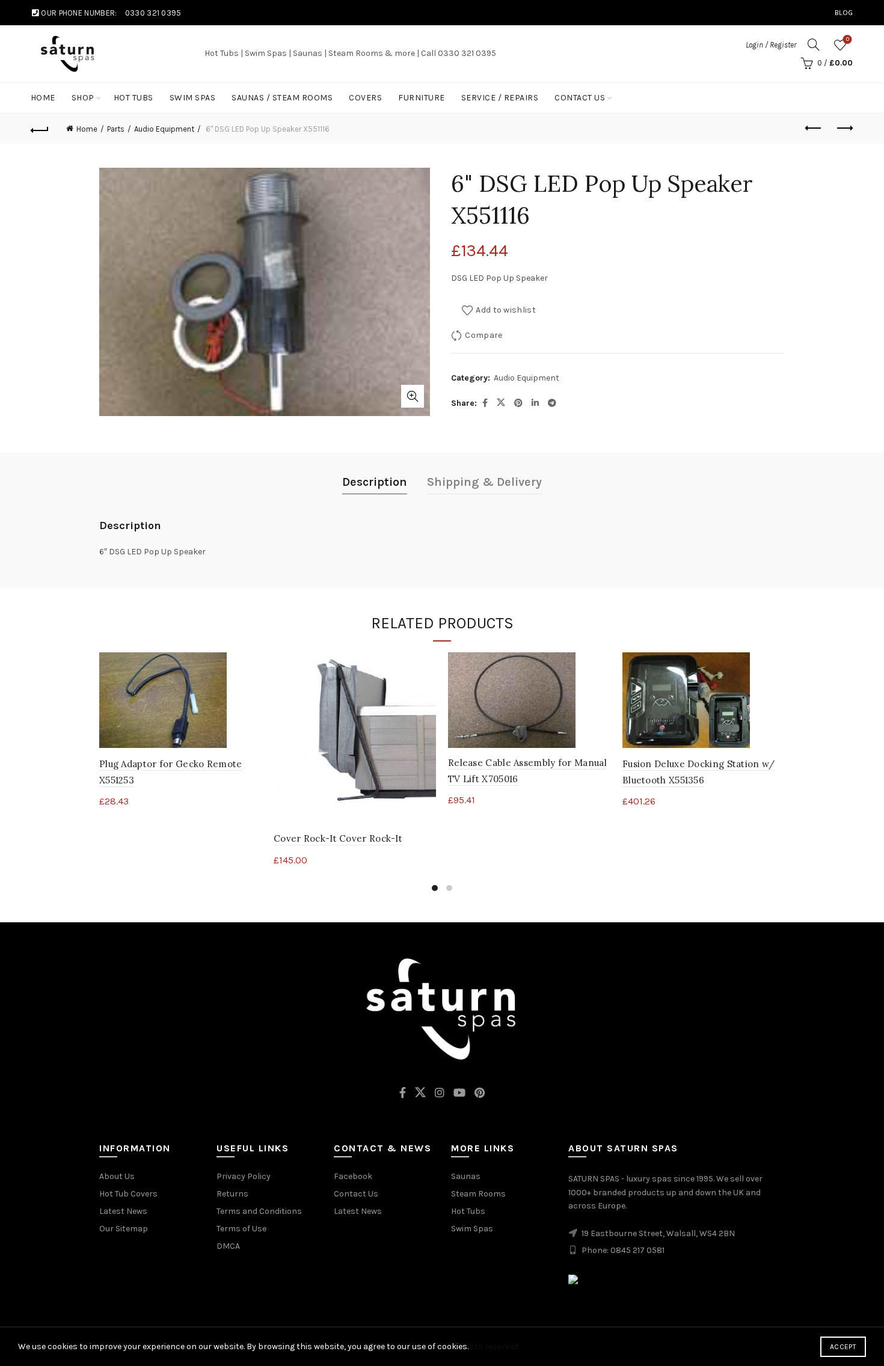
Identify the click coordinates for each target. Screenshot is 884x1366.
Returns (232, 1194)
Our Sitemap (123, 1229)
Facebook (353, 1176)
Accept (843, 1347)
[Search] (813, 44)
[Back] (40, 129)
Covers (365, 98)
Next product (844, 129)
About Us (117, 1176)
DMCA (228, 1246)
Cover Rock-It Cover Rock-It (338, 838)
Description (374, 482)
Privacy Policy (243, 1176)
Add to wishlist (506, 310)
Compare (483, 335)
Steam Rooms (478, 1194)
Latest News (123, 1211)
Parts (115, 128)
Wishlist (847, 39)
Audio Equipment (164, 128)
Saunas (465, 1176)
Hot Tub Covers (128, 1194)
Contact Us (579, 98)
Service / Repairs (500, 98)
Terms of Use (241, 1229)
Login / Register (771, 44)
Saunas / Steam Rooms (282, 98)
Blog (844, 12)
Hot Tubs (133, 98)
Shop (83, 98)
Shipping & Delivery (484, 482)
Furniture (421, 98)
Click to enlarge (412, 396)
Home (43, 98)
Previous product (814, 129)
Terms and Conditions (259, 1211)
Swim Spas (193, 98)
